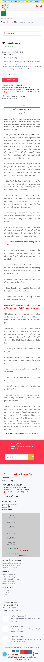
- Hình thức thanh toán (9, 567)
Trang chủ (4, 22)
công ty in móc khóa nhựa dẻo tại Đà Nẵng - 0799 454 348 (22, 135)
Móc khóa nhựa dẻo (11, 43)
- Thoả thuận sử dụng (9, 577)
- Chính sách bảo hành (9, 575)
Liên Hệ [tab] (22, 113)
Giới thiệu (6, 590)
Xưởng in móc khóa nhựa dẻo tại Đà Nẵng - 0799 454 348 (21, 433)
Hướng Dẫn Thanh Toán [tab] (22, 109)
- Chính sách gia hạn (9, 583)
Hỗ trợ (5, 597)
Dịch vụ (6, 592)
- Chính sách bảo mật (9, 581)
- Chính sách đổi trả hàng (10, 579)
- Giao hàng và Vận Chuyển (11, 565)
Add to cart (11, 80)
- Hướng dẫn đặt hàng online (11, 563)
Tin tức (5, 595)
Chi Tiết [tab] (22, 105)
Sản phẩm (14, 22)
